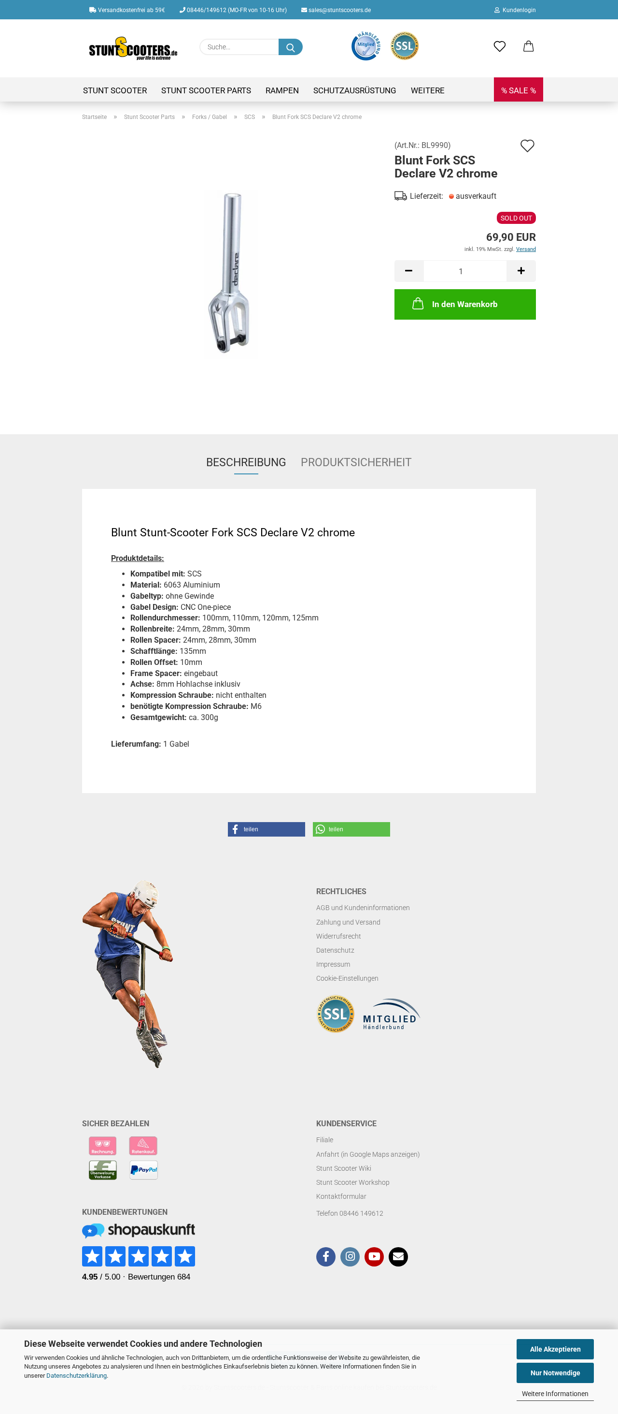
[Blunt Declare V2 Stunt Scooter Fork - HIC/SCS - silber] (231, 274)
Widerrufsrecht (338, 936)
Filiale (324, 1140)
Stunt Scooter (115, 90)
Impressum (333, 964)
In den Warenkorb (465, 304)
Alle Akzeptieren (555, 1349)
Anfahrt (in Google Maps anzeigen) (368, 1154)
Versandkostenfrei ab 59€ (131, 10)
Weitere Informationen (555, 1394)
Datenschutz (335, 950)
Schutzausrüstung (354, 90)
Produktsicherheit (356, 462)
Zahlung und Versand (348, 922)
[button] (528, 47)
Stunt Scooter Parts (206, 90)
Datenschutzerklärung (76, 1375)
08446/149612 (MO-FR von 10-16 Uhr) (236, 10)
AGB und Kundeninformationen (363, 908)
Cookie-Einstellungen (347, 978)
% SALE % (518, 90)
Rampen (282, 90)
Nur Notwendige (555, 1373)
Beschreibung (246, 462)
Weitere (428, 90)
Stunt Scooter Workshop (353, 1182)
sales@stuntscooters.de (339, 10)
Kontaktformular (341, 1196)
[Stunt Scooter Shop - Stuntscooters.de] (133, 48)
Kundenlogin (518, 10)
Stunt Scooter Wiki (343, 1168)
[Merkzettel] (499, 47)
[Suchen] (291, 47)
